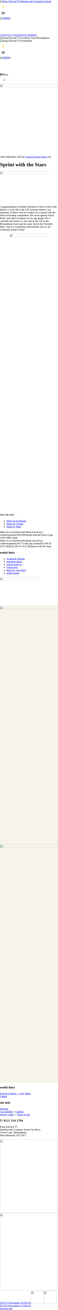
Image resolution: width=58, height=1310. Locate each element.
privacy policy (7, 1114)
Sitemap (4, 1108)
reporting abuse (14, 561)
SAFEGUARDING (26, 35)
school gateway (14, 564)
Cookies (19, 1111)
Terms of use (23, 1114)
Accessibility (6, 1111)
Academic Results (15, 558)
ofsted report (12, 573)
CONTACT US (8, 35)
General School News (36, 156)
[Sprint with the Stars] (29, 86)
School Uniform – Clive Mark (15, 1093)
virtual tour (12, 567)
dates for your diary (16, 570)
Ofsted (3, 1096)
